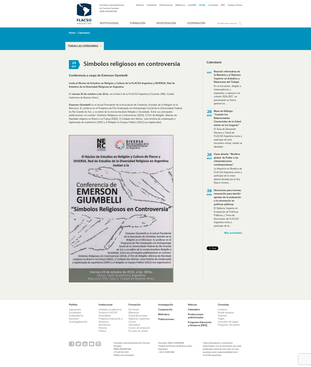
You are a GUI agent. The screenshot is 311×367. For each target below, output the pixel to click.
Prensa (102, 331)
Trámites (222, 315)
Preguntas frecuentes (229, 324)
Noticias (140, 5)
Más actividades (233, 233)
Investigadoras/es (78, 321)
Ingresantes (75, 309)
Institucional (109, 23)
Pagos (221, 318)
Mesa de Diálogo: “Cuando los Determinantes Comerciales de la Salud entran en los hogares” (227, 118)
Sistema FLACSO (108, 312)
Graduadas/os (76, 315)
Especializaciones (138, 315)
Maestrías (134, 312)
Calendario (152, 5)
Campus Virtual (234, 5)
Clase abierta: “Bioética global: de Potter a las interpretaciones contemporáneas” (227, 159)
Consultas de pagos (228, 321)
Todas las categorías (83, 46)
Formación (137, 23)
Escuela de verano (138, 331)
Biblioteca (180, 5)
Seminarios (134, 324)
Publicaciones (166, 5)
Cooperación (196, 23)
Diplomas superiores (139, 318)
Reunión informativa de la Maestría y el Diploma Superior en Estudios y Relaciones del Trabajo (227, 76)
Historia (103, 328)
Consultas (213, 5)
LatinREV (192, 5)
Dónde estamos (226, 312)
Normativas (105, 324)
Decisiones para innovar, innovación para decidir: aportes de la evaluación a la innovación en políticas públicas (227, 197)
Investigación (166, 23)
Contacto (222, 309)
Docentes (74, 318)
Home (72, 32)
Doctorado (134, 309)
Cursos (132, 321)
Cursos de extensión (139, 328)
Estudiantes (75, 312)
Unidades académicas (110, 309)
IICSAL (202, 5)
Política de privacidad (124, 355)
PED (223, 5)
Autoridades (105, 315)
